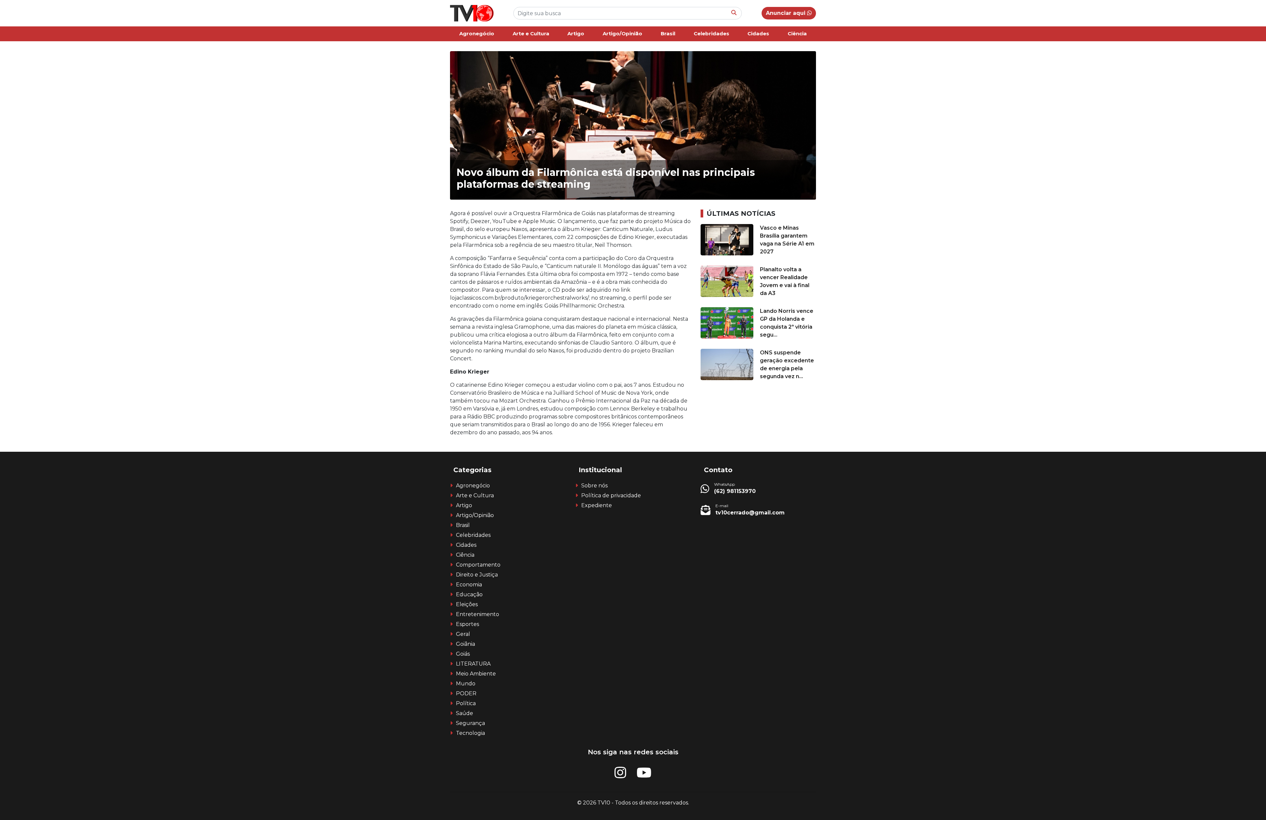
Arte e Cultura (531, 33)
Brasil (668, 33)
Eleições (467, 604)
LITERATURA (473, 664)
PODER (466, 693)
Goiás (463, 654)
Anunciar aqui (786, 13)
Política (466, 703)
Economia (469, 584)
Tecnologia (470, 733)
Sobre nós (594, 485)
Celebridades (711, 33)
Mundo (465, 683)
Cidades (758, 33)
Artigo (575, 33)
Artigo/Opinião (622, 33)
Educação (469, 594)
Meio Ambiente (476, 674)
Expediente (596, 505)
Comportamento (478, 565)
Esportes (467, 624)
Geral (463, 634)
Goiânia (465, 644)
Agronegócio (476, 33)
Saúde (464, 713)
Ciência (797, 33)
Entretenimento (477, 614)
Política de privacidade (611, 495)
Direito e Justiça (477, 575)
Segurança (470, 723)
